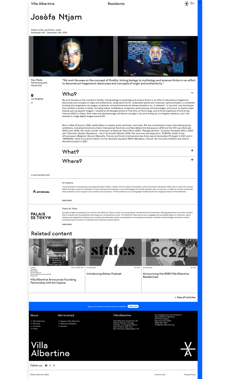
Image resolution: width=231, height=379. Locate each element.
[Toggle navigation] (200, 2)
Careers (63, 326)
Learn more (67, 224)
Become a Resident (68, 323)
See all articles (186, 297)
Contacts (37, 326)
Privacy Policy (189, 374)
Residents (116, 3)
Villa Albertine (43, 3)
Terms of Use (159, 374)
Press (35, 328)
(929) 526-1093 (161, 323)
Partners (36, 323)
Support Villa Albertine (70, 321)
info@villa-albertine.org (164, 325)
